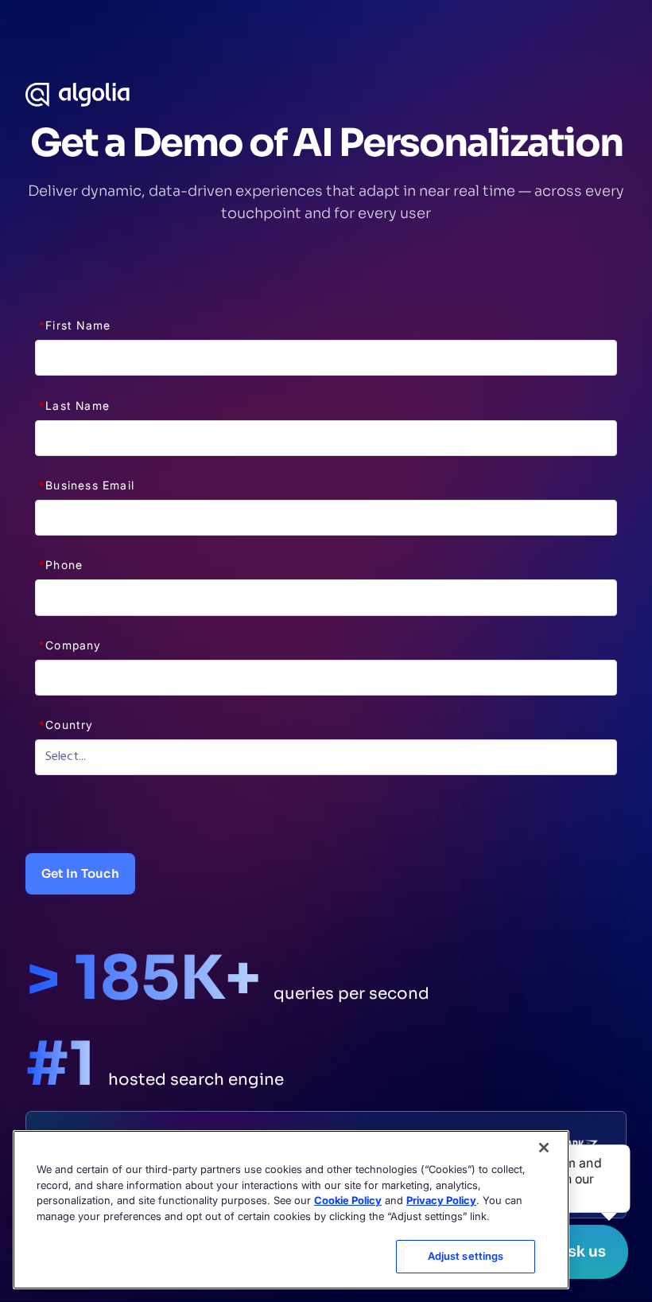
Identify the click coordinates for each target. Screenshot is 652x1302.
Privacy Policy (441, 1200)
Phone (61, 564)
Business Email (86, 485)
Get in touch (80, 873)
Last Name (74, 405)
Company (70, 645)
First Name (75, 325)
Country (66, 724)
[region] (291, 1209)
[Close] (543, 1147)
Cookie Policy (348, 1200)
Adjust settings (466, 1255)
